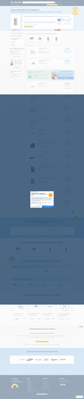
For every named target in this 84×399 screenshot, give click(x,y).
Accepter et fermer (48, 206)
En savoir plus (41, 203)
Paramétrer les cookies (36, 206)
